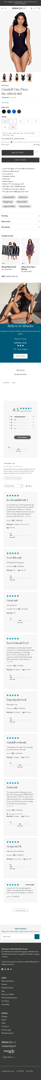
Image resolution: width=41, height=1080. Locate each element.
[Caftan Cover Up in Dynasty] (30, 251)
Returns (4, 1020)
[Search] (6, 8)
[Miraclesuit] (19, 8)
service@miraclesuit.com (8, 1071)
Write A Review (22, 437)
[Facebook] (2, 969)
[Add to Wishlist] (36, 152)
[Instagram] (5, 969)
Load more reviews (21, 910)
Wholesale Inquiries (8, 1033)
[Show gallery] (20, 41)
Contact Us (5, 1026)
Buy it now (20, 160)
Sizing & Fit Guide (7, 988)
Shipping (4, 1016)
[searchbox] (12, 486)
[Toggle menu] (2, 8)
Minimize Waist (22, 202)
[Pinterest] (8, 969)
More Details (6, 227)
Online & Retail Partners (9, 998)
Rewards (4, 984)
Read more (28, 516)
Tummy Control (25, 206)
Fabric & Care (6, 221)
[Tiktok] (11, 969)
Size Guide (5, 102)
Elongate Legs (8, 202)
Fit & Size (5, 216)
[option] (20, 41)
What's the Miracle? (8, 981)
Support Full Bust (9, 206)
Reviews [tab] (6, 383)
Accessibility (5, 1004)
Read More (20, 356)
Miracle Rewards (15, 2)
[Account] (31, 8)
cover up (22, 189)
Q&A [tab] (14, 383)
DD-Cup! (18, 191)
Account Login (6, 1030)
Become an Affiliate (8, 994)
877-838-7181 (20, 1071)
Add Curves (23, 197)
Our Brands (5, 1001)
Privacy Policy (29, 1071)
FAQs (3, 1023)
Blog (3, 991)
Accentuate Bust (9, 197)
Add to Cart (18, 153)
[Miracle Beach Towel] (11, 251)
